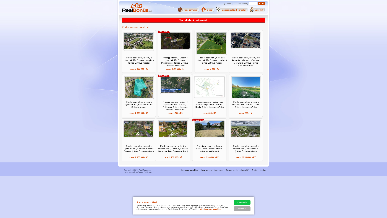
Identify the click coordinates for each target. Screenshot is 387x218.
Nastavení (242, 209)
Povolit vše (242, 202)
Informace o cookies (189, 170)
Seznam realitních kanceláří (237, 170)
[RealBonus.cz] (137, 7)
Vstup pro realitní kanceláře (212, 170)
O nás (254, 170)
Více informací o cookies (210, 209)
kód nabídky (243, 4)
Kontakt (263, 170)
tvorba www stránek (138, 172)
